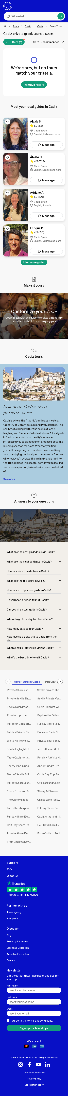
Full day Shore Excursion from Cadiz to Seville (50, 723)
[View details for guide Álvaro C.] (34, 169)
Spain (28, 26)
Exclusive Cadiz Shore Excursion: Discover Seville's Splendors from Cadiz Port (50, 732)
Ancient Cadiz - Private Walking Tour (50, 766)
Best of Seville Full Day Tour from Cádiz (19, 774)
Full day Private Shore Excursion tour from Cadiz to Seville (19, 732)
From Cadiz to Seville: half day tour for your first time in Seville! (19, 841)
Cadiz (40, 26)
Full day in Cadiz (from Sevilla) (19, 723)
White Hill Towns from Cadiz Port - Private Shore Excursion (19, 740)
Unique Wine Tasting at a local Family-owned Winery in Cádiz (50, 799)
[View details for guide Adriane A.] (34, 205)
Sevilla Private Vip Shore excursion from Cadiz (50, 698)
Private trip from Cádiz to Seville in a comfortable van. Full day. (19, 715)
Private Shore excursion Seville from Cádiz (19, 690)
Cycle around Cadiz (48, 782)
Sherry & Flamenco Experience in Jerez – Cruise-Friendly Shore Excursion (50, 791)
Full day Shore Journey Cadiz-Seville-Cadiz (19, 782)
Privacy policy (34, 1078)
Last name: (12, 997)
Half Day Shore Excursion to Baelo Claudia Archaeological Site (50, 825)
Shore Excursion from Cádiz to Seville (19, 791)
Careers (11, 960)
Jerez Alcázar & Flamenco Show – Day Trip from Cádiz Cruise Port (50, 749)
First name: (12, 985)
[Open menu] (60, 6)
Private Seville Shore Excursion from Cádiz (19, 698)
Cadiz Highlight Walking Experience (50, 707)
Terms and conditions (34, 1072)
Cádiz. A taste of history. (50, 816)
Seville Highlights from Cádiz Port (19, 749)
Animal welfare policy (18, 953)
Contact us (12, 875)
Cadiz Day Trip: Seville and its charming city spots (50, 774)
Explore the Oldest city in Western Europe (50, 715)
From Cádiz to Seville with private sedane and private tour (50, 833)
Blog (9, 935)
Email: (10, 1008)
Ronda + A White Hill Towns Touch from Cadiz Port (50, 757)
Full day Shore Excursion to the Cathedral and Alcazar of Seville (19, 816)
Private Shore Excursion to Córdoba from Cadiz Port (19, 833)
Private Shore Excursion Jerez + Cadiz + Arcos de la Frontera (50, 740)
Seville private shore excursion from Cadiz (50, 690)
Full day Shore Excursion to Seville (50, 808)
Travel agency (14, 912)
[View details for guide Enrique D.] (34, 240)
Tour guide (12, 918)
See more (9, 479)
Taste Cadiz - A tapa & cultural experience (19, 757)
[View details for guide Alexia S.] (34, 134)
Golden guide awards (18, 941)
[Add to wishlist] (7, 122)
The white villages (17, 799)
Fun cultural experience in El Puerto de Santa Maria (19, 808)
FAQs (9, 869)
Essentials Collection (18, 947)
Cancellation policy (34, 1084)
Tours (16, 26)
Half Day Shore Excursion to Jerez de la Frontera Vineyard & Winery (19, 825)
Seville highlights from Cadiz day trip (19, 707)
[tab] (27, 681)
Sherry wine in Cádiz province (19, 766)
